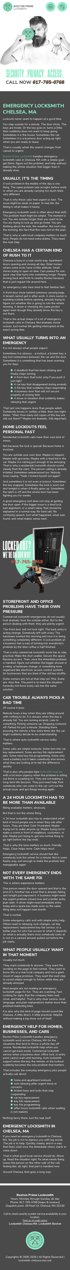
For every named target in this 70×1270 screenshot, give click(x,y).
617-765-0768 (48, 82)
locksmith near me (51, 772)
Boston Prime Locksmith (17, 156)
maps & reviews (49, 1202)
